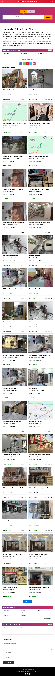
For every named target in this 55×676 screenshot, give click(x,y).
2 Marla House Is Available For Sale (14, 488)
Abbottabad (24, 613)
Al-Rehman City (25, 56)
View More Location (27, 59)
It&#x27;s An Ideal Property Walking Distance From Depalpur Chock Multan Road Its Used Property (39, 156)
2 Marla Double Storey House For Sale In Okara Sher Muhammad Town (39, 587)
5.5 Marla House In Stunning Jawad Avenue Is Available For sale (14, 289)
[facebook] (20, 63)
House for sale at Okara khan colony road (12, 156)
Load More (27, 601)
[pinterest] (27, 63)
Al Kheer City (41, 53)
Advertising (30, 671)
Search (48, 17)
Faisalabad (23, 615)
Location (18, 16)
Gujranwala (7, 615)
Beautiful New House (35, 521)
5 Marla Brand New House (11, 256)
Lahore (39, 610)
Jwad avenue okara (9, 388)
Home (3, 25)
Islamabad (6, 610)
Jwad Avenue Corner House (11, 454)
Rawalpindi (6, 613)
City (4, 16)
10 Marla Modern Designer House (39, 454)
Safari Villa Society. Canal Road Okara (39, 123)
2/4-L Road (7, 53)
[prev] (2, 1)
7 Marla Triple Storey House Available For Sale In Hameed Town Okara (14, 322)
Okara (15, 25)
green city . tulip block (36, 421)
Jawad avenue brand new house (39, 90)
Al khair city (33, 388)
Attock (39, 613)
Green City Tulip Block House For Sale (13, 421)
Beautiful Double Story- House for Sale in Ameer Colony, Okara (13, 223)
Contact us (23, 671)
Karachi (23, 610)
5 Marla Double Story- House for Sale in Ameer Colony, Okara (13, 189)
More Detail (22, 99)
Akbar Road (24, 53)
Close (50, 50)
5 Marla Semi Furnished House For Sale (39, 189)
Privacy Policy (37, 671)
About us (17, 671)
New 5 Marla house (35, 256)
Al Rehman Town (8, 56)
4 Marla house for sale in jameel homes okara (13, 521)
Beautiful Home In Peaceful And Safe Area (39, 289)
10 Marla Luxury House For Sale (12, 554)
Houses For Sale (9, 25)
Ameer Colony (41, 56)
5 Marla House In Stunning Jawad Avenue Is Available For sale (39, 355)
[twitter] (30, 63)
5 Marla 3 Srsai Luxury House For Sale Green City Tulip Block (39, 488)
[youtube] (30, 674)
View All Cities (47, 618)
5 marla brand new (35, 322)
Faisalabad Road (8, 628)
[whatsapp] (24, 63)
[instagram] (34, 63)
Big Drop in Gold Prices (28, 1)
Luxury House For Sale (10, 587)
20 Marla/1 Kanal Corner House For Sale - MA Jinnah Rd (14, 90)
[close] (53, 1)
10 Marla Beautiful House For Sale (39, 222)
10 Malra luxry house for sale (38, 554)
